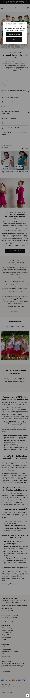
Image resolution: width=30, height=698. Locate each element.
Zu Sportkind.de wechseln (14, 40)
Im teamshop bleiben (14, 34)
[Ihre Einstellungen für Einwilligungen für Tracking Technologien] (27, 695)
